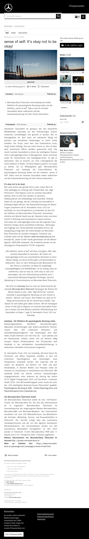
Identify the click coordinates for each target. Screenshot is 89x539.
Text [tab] (7, 33)
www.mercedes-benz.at (41, 237)
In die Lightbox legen (73, 45)
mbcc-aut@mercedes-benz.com (15, 483)
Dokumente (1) (67, 116)
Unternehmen (19, 26)
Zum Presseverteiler (13, 534)
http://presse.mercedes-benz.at (25, 441)
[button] (77, 17)
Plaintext (50, 94)
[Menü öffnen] (83, 17)
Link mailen (52, 455)
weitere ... (65, 107)
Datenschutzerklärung (45, 517)
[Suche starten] (58, 16)
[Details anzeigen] (83, 72)
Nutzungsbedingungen (45, 514)
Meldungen (8, 26)
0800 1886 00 (10, 482)
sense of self (30, 82)
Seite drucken (13, 455)
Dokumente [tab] (23, 33)
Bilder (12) (65, 55)
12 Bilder (32, 87)
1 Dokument (44, 87)
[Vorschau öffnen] (30, 65)
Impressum (41, 519)
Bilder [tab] (13, 33)
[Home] (8, 7)
